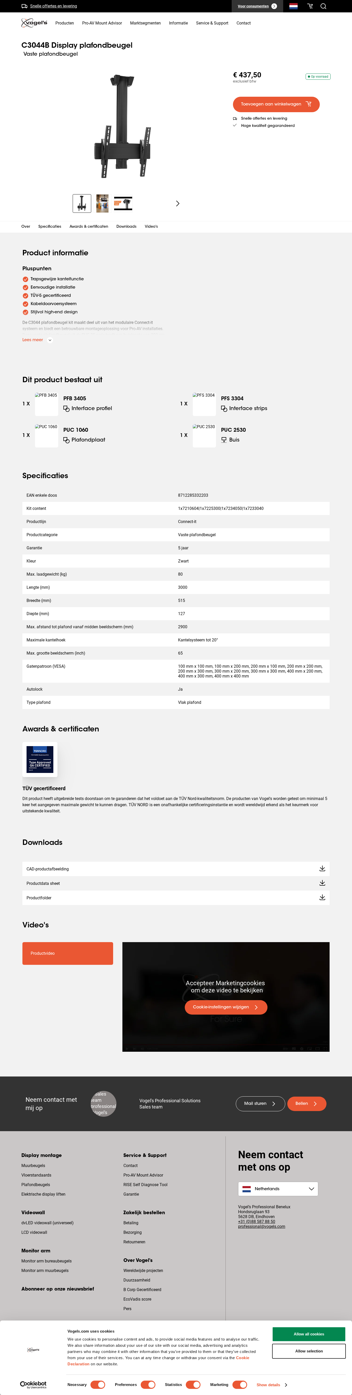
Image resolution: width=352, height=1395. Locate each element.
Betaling (130, 1222)
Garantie (131, 1194)
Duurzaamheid (136, 1280)
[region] (123, 127)
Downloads (126, 227)
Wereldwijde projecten (143, 1270)
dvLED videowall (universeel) (47, 1222)
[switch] (148, 1385)
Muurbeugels (33, 1165)
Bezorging (132, 1232)
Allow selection (309, 1351)
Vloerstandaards (36, 1175)
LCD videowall (34, 1232)
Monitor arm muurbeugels (45, 1270)
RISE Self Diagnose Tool (145, 1184)
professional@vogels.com (261, 1226)
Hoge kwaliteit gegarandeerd (268, 126)
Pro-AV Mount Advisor (143, 1175)
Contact (130, 1165)
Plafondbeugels (35, 1184)
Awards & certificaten (89, 227)
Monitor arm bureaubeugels (46, 1261)
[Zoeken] (293, 7)
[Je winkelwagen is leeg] (310, 6)
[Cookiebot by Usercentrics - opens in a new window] (33, 1385)
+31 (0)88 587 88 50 (256, 1221)
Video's (151, 227)
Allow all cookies (309, 1334)
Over (25, 227)
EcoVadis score (137, 1299)
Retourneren (134, 1241)
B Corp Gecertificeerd (142, 1289)
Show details (268, 1385)
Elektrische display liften (43, 1194)
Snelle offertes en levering (53, 6)
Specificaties (49, 227)
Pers (127, 1308)
